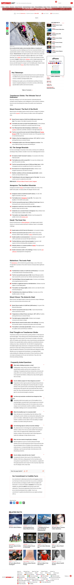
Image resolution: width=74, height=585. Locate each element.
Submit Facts (56, 573)
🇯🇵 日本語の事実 (44, 579)
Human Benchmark (51, 88)
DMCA (36, 573)
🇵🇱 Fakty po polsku (50, 580)
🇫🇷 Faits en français (40, 574)
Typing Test (49, 85)
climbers (28, 59)
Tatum (30, 234)
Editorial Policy (27, 571)
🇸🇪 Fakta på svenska (55, 576)
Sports (36, 17)
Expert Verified (45, 13)
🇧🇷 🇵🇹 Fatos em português (32, 576)
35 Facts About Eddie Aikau (58, 29)
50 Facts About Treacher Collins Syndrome (58, 528)
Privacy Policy (48, 573)
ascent (17, 113)
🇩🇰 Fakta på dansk (44, 576)
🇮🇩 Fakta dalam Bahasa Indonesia (32, 579)
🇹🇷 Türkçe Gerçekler (21, 583)
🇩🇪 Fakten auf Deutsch (29, 574)
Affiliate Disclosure (28, 573)
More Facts (19, 574)
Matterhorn (14, 262)
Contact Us (52, 571)
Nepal (21, 187)
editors (25, 486)
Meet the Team (35, 571)
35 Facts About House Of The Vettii (29, 546)
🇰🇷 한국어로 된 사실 (54, 579)
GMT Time (49, 82)
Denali (34, 245)
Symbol (48, 78)
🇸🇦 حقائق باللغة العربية (42, 577)
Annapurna (24, 198)
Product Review (44, 571)
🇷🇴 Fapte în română (21, 582)
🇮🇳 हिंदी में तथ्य (19, 579)
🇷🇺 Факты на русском (32, 582)
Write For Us (19, 573)
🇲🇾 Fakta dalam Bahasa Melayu (23, 580)
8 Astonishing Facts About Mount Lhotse (28, 528)
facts (22, 64)
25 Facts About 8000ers (15, 527)
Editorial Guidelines (55, 13)
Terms (41, 573)
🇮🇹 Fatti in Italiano (21, 576)
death (19, 57)
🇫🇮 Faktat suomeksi (31, 577)
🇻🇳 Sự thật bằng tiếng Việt (45, 582)
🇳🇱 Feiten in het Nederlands (38, 580)
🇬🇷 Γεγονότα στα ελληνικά (54, 577)
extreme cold (24, 217)
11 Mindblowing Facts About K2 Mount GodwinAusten (43, 529)
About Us (19, 571)
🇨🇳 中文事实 (30, 583)
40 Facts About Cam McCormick (43, 563)
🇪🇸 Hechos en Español (51, 574)
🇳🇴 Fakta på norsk (21, 577)
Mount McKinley (25, 222)
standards (31, 484)
